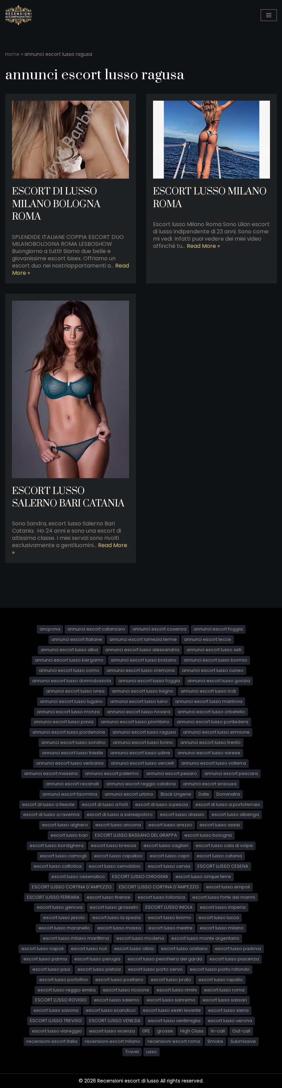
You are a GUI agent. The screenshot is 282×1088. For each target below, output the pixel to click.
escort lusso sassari (225, 1000)
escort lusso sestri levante (172, 1010)
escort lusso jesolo (64, 917)
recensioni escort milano (112, 1041)
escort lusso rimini (176, 990)
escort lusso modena (140, 938)
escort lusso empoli (228, 887)
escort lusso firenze (108, 897)
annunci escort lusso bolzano (143, 660)
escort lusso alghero (65, 825)
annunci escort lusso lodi (208, 691)
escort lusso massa (119, 928)
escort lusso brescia (113, 845)
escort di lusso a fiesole (48, 804)
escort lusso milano (221, 928)
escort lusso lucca (218, 917)
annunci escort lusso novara (138, 711)
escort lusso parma (45, 959)
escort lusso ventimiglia (174, 1020)
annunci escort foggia (218, 629)
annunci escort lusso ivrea (75, 691)
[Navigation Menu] (269, 15)
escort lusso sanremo (171, 1000)
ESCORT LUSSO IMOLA (169, 907)
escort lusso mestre (170, 928)
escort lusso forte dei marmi (223, 897)
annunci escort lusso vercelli (142, 763)
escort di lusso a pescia (161, 804)
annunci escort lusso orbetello (211, 711)
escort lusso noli (89, 948)
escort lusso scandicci (110, 1010)
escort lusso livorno (169, 917)
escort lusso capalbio (118, 856)
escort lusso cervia (169, 866)
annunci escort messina (51, 773)
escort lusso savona (55, 1010)
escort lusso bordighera (57, 845)
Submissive (243, 1041)
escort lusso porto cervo (155, 969)
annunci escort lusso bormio (215, 660)
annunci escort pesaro (171, 773)
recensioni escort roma (174, 1041)
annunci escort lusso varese (208, 752)
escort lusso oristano (184, 948)
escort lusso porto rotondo (220, 969)
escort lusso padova (238, 948)
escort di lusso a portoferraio (227, 804)
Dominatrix (228, 794)
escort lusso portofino (63, 979)
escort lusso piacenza (234, 959)
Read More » (203, 246)
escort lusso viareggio (57, 1031)
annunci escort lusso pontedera (212, 721)
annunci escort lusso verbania (70, 763)
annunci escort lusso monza (68, 711)
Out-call (241, 1031)
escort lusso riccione (126, 990)
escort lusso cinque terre (203, 876)
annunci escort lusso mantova (208, 701)
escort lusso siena (228, 1010)
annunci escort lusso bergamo (69, 660)
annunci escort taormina (69, 794)
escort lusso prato (171, 979)
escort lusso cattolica (58, 866)
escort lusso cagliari (165, 845)
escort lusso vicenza (112, 1031)
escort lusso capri (169, 856)
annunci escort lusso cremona (141, 670)
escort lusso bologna (208, 835)
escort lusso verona (230, 1020)
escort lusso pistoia (99, 969)
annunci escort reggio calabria (141, 783)
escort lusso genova (60, 907)
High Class (192, 1031)
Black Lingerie (176, 794)
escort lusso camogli (63, 856)
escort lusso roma (224, 990)
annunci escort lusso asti (213, 649)
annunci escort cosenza (159, 629)
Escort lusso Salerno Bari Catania (68, 497)
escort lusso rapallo (220, 979)
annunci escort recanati (72, 783)
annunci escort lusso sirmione (216, 732)
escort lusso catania (219, 856)
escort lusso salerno (116, 1000)
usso (151, 1051)
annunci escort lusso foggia (149, 680)
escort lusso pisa (51, 969)
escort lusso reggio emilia (66, 990)
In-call (218, 1031)
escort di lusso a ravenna (51, 814)
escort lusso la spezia (116, 917)
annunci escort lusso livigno (142, 691)
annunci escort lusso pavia (64, 721)
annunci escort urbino (129, 794)
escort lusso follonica (161, 897)
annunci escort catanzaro (96, 629)
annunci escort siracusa (210, 783)
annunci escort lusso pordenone (68, 732)
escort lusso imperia (223, 907)
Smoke (215, 1041)
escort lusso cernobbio (115, 866)
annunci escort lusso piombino (135, 721)
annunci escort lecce (207, 639)
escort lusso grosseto (114, 907)
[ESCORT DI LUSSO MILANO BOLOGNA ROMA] (70, 140)
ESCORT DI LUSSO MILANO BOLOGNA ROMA (56, 204)
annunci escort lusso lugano (71, 701)
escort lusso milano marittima (76, 938)
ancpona (50, 629)
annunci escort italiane (76, 639)
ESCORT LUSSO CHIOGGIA (140, 876)
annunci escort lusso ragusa (144, 732)
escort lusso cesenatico (78, 876)
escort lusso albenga (235, 814)
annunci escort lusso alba (69, 649)
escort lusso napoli (42, 948)
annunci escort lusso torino (143, 742)
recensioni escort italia (51, 1041)
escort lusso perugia (97, 959)
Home (12, 54)
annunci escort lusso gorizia (218, 680)
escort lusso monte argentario (205, 938)
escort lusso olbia (134, 948)
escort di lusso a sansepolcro (120, 814)
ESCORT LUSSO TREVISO (56, 1020)
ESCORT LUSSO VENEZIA (115, 1020)
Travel (132, 1051)
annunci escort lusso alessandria (142, 649)
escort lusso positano (119, 979)
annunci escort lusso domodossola (71, 680)
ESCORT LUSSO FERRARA (53, 897)
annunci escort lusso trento (210, 742)
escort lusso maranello (64, 928)
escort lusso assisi (219, 825)
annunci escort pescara (231, 773)
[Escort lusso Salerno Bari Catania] (70, 389)
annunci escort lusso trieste (72, 752)
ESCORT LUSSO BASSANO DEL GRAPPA (136, 835)
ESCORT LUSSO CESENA (222, 866)
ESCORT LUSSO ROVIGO (61, 1000)
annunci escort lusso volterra (213, 763)
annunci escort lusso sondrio (73, 742)
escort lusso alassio (182, 814)
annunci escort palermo (112, 773)
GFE (146, 1031)
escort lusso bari (69, 835)
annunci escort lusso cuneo (212, 670)
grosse (165, 1031)
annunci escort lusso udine (140, 752)
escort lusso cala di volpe (224, 845)
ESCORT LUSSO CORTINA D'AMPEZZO (72, 887)
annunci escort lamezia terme (143, 639)
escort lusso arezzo (170, 825)
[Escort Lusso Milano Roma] (211, 140)
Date (203, 794)
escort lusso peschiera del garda (165, 959)
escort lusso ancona (118, 825)
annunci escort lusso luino (139, 701)
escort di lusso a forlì (105, 804)
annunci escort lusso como (69, 670)
